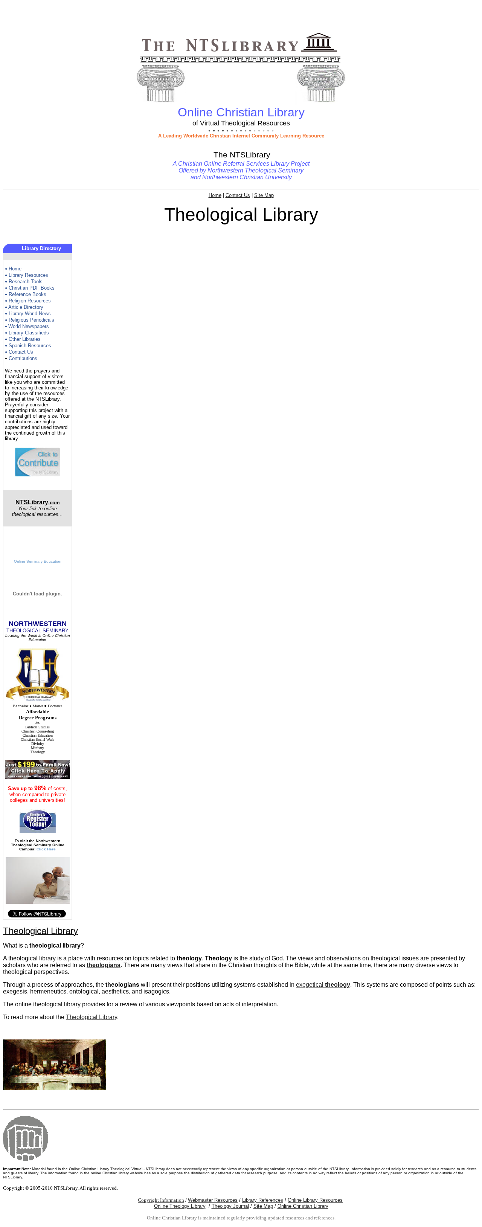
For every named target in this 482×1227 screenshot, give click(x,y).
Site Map (264, 195)
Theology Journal (230, 1206)
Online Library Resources (315, 1200)
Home (215, 195)
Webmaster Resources (213, 1200)
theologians (103, 965)
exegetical (323, 984)
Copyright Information (161, 1200)
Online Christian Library (303, 1206)
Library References (262, 1200)
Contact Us (238, 195)
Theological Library (91, 1017)
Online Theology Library (180, 1206)
